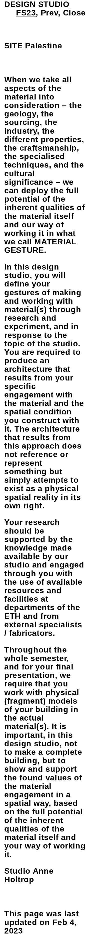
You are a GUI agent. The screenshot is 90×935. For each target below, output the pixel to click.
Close (74, 12)
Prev (49, 12)
